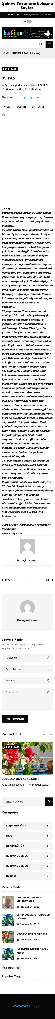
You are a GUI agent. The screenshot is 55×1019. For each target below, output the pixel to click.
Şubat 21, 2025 (40, 85)
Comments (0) (14, 89)
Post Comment (15, 718)
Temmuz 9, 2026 (42, 784)
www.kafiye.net (12, 533)
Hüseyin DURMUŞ (17, 856)
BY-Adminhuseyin (15, 784)
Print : (7, 106)
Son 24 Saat (20, 53)
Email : (20, 106)
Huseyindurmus (27, 620)
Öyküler (11, 876)
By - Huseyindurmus (16, 85)
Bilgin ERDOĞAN (16, 825)
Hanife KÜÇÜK (15, 846)
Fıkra (9, 835)
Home (5, 53)
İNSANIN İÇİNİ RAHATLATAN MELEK (27, 779)
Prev (7, 580)
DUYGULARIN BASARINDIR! (32, 934)
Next (47, 580)
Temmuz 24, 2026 (29, 906)
